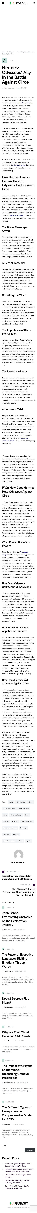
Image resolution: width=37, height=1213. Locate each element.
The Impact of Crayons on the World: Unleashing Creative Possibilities (17, 1072)
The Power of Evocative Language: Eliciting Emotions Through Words (17, 961)
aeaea (11, 802)
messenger (23, 828)
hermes (6, 821)
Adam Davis (7, 1041)
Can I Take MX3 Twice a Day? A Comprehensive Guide (17, 1187)
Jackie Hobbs (8, 971)
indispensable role (26, 821)
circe (30, 802)
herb (26, 815)
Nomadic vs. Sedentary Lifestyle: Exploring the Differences (17, 1181)
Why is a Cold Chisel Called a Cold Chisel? (16, 1034)
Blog (10, 52)
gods (5, 815)
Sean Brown (8, 930)
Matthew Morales (9, 1082)
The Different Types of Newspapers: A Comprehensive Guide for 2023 (16, 1113)
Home (4, 52)
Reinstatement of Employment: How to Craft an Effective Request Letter (19, 1170)
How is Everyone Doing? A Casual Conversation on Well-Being (18, 1165)
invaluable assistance (16, 215)
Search (4, 1146)
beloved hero (21, 802)
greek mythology (16, 815)
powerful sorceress (24, 103)
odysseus (6, 834)
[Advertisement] (18, 25)
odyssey (15, 834)
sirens (21, 841)
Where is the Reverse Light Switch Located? (18, 1176)
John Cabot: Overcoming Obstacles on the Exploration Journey (17, 919)
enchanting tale (24, 808)
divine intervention (19, 165)
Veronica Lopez (9, 88)
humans (14, 821)
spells (28, 841)
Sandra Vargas (8, 1007)
